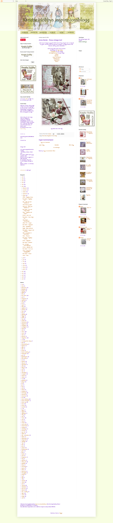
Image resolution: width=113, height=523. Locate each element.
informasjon (24, 372)
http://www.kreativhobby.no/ (41, 504)
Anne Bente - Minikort (27, 253)
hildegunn (23, 367)
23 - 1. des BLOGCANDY (88, 165)
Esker (23, 349)
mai (24, 261)
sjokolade (23, 463)
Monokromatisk (24, 425)
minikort (23, 422)
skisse (23, 465)
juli (23, 257)
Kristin (23, 404)
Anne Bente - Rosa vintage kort (28, 217)
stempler (23, 474)
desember (25, 188)
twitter (26, 99)
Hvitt (22, 369)
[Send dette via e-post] (57, 134)
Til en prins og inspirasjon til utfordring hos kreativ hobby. (89, 101)
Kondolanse (24, 391)
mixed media (24, 424)
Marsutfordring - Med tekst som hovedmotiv (89, 188)
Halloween (23, 363)
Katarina (23, 389)
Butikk (23, 328)
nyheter (23, 433)
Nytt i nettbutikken (25, 435)
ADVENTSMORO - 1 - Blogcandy (89, 132)
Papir (23, 443)
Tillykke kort (89, 207)
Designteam (49, 135)
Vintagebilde (53, 51)
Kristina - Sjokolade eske (27, 247)
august (24, 195)
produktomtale (24, 449)
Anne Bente (44, 135)
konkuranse (24, 394)
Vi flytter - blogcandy (88, 150)
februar (24, 267)
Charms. (56, 61)
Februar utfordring (25, 352)
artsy (23, 302)
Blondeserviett (57, 58)
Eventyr (23, 350)
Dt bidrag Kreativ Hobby (26, 341)
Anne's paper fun (83, 217)
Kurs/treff (23, 407)
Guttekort (23, 361)
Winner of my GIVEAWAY (89, 229)
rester (23, 455)
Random (23, 454)
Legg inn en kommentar (45, 142)
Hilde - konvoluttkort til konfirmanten (27, 233)
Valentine (23, 490)
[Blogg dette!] (59, 134)
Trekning (23, 485)
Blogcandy (88, 195)
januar (24, 269)
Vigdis (23, 493)
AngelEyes (23, 291)
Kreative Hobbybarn (25, 400)
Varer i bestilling (25, 491)
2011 (23, 271)
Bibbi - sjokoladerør (27, 226)
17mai (23, 286)
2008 (23, 277)
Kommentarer (83, 71)
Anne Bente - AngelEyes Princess (27, 238)
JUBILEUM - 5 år (83, 139)
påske (23, 451)
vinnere (23, 495)
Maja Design (60, 50)
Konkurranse (24, 396)
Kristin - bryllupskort (27, 240)
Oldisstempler (24, 438)
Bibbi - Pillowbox (26, 236)
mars (24, 265)
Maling (23, 414)
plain (22, 444)
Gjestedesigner (24, 356)
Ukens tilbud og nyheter (27, 204)
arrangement (24, 298)
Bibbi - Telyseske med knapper (27, 213)
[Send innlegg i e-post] (53, 133)
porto (23, 446)
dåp (22, 342)
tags (22, 477)
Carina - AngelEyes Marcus (28, 197)
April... (88, 89)
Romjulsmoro (24, 457)
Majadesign (24, 413)
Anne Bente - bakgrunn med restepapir (28, 230)
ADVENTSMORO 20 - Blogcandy (89, 158)
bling (22, 313)
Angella (23, 292)
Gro (22, 360)
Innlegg (82, 69)
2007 (23, 279)
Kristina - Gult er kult (27, 215)
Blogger (23, 316)
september (25, 193)
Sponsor (23, 468)
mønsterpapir (24, 429)
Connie (23, 333)
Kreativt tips (24, 402)
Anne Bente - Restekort (27, 242)
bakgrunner (24, 308)
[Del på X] (60, 134)
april (24, 263)
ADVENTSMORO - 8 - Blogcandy (89, 180)
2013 (23, 184)
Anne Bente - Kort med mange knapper (27, 210)
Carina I (23, 331)
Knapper (56, 54)
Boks (23, 319)
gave (22, 355)
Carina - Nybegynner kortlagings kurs (27, 251)
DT (52, 135)
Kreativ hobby (23, 129)
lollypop (23, 410)
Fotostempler (24, 353)
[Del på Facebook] (62, 134)
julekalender (24, 380)
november (25, 190)
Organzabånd (56, 60)
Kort (53, 135)
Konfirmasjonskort (89, 80)
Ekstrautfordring (25, 344)
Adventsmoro (24, 287)
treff (22, 484)
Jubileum (23, 377)
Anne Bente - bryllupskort (28, 224)
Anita (22, 294)
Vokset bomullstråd (57, 57)
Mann (22, 416)
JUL (22, 378)
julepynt (23, 382)
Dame (23, 335)
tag (22, 476)
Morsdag (23, 427)
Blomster (57, 56)
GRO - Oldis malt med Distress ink (27, 202)
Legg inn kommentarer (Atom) (49, 151)
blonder (23, 317)
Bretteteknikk (24, 322)
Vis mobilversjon (56, 147)
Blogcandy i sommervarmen (89, 143)
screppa (81, 237)
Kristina (23, 405)
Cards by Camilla (83, 227)
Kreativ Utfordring (25, 399)
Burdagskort (24, 325)
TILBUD (23, 482)
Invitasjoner (24, 374)
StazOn (23, 469)
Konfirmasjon (24, 393)
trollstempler (24, 487)
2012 (23, 186)
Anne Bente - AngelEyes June (27, 199)
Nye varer (23, 432)
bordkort (23, 320)
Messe (23, 421)
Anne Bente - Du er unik (28, 249)
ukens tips (24, 488)
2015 (23, 181)
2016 (23, 179)
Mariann (23, 418)
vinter (23, 498)
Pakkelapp (23, 441)
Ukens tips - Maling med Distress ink (27, 207)
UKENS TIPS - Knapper (27, 223)
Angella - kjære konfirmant (28, 228)
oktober (24, 192)
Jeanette (23, 375)
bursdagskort (24, 327)
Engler (23, 347)
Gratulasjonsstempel (53, 53)
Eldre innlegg (71, 145)
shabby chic (24, 462)
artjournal (23, 300)
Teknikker (23, 480)
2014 (23, 182)
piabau (81, 206)
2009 (23, 275)
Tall (22, 479)
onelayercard (24, 440)
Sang (22, 458)
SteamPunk (24, 471)
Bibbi (23, 311)
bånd (23, 330)
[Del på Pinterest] (63, 134)
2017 (23, 177)
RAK (22, 452)
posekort (23, 448)
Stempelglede (24, 473)
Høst (22, 371)
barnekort (23, 309)
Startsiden (57, 145)
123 (22, 284)
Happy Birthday (88, 218)
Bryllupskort (24, 324)
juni (24, 259)
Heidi (23, 366)
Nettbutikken (22, 170)
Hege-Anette (24, 364)
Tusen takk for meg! (89, 239)
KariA (22, 388)
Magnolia (23, 411)
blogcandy (23, 314)
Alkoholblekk (24, 289)
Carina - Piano (25, 255)
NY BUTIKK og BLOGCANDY (88, 173)
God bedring (24, 358)
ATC (22, 303)
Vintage (56, 135)
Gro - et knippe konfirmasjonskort (27, 245)
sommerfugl (24, 466)
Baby (23, 306)
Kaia (22, 386)
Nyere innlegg (41, 145)
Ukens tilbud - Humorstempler (26, 220)
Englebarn (23, 345)
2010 (23, 273)
